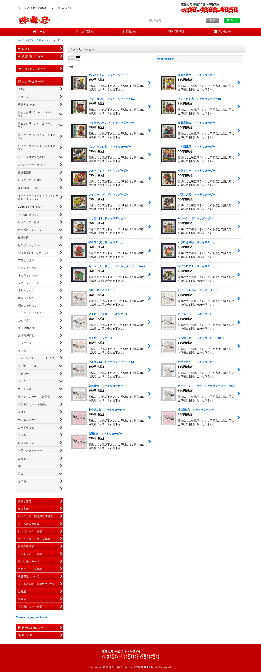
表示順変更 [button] (167, 58)
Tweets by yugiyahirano (31, 617)
